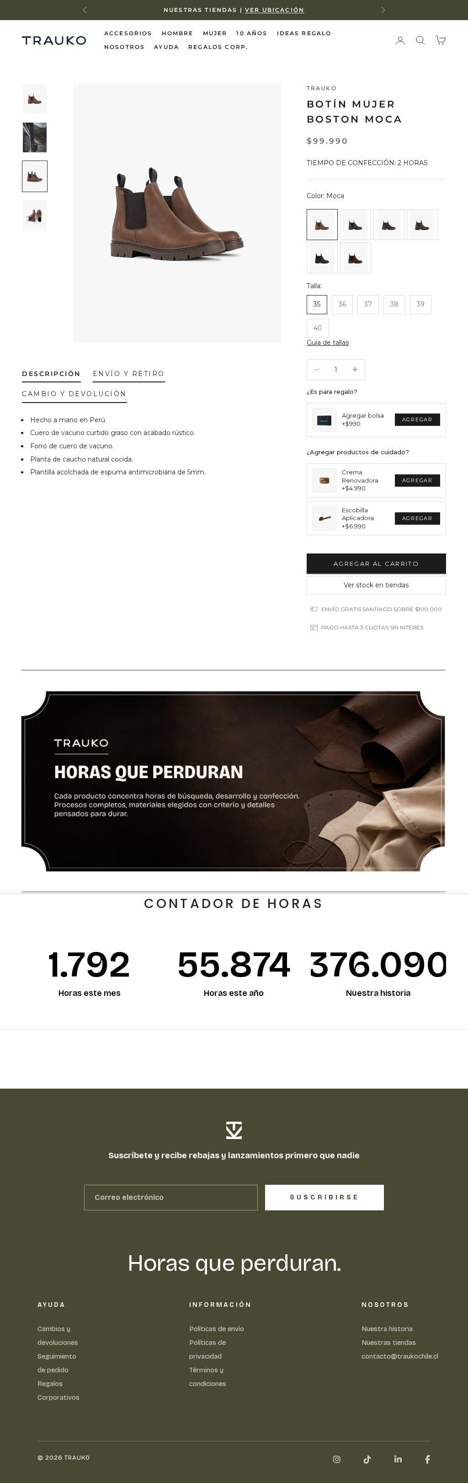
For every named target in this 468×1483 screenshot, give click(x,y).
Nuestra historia (387, 1329)
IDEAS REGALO (304, 33)
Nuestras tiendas (389, 1342)
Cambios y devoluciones (57, 1336)
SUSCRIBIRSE (325, 1197)
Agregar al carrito (376, 563)
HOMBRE (178, 33)
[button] (328, 343)
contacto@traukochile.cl (400, 1356)
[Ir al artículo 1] (35, 98)
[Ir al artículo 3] (35, 176)
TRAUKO (322, 88)
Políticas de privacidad (207, 1349)
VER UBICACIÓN (274, 9)
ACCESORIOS (128, 33)
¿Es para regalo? (332, 391)
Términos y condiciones (207, 1377)
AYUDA (166, 46)
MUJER (215, 33)
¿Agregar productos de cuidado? (358, 452)
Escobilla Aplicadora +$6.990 (358, 518)
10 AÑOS (251, 33)
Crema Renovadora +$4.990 (360, 480)
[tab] (51, 375)
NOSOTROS (124, 46)
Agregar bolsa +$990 (363, 419)
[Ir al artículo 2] (35, 137)
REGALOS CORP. (218, 46)
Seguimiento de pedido (56, 1363)
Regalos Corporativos (58, 1391)
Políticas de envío (216, 1329)
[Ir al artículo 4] (35, 215)
